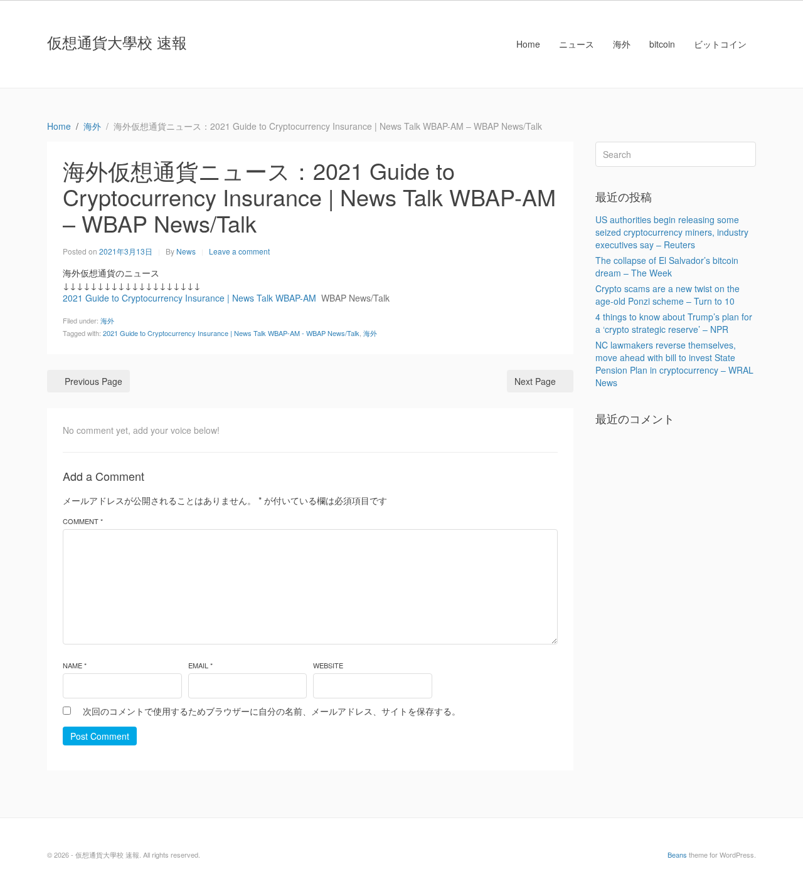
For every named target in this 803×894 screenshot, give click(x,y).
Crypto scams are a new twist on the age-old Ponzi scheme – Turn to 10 (667, 294)
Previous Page (93, 381)
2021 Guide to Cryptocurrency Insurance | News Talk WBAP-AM (189, 298)
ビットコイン (720, 44)
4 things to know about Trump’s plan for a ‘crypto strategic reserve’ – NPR (673, 322)
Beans (677, 854)
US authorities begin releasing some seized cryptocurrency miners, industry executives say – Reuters (671, 232)
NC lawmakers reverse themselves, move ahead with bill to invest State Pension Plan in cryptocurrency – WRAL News (674, 364)
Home (528, 44)
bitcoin (662, 44)
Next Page (535, 381)
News (186, 251)
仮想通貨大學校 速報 (117, 42)
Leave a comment (239, 251)
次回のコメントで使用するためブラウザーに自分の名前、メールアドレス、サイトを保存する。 (271, 711)
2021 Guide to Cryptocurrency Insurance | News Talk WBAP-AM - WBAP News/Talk (231, 333)
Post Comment (99, 736)
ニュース (576, 44)
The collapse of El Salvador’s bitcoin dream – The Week (666, 266)
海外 (621, 44)
